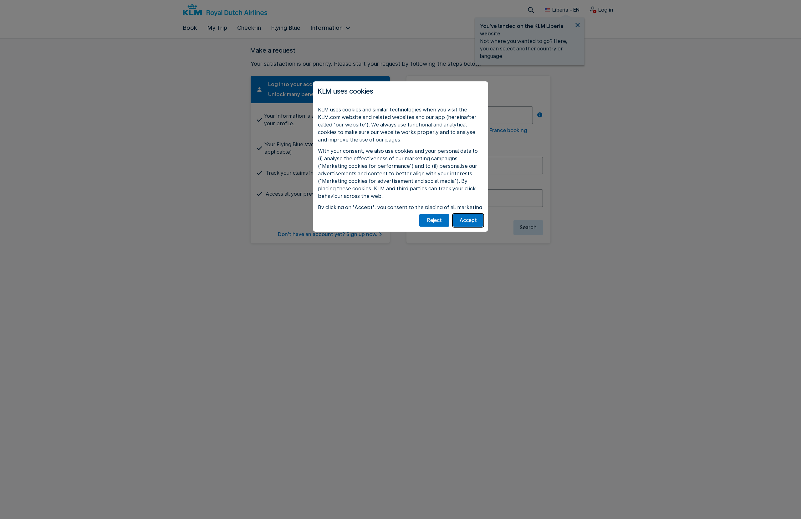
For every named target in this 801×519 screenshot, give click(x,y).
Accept (468, 220)
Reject (434, 220)
